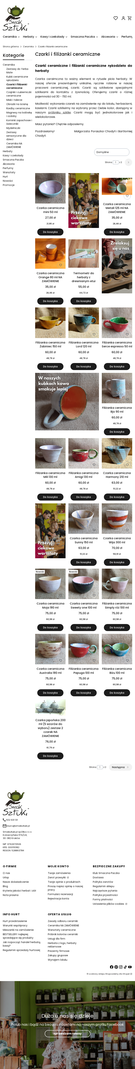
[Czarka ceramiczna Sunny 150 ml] (83, 519)
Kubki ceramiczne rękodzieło (17, 78)
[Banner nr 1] (83, 204)
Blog (5, 886)
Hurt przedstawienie (15, 921)
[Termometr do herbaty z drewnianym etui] (83, 254)
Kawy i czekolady (13, 155)
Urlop (6, 877)
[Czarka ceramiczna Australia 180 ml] (50, 650)
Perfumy (8, 168)
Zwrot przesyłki (57, 877)
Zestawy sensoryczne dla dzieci (16, 136)
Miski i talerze (14, 100)
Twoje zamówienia (59, 873)
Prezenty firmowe (58, 951)
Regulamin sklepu (103, 886)
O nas (6, 873)
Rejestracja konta (58, 898)
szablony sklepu (97, 973)
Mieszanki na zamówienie (18, 930)
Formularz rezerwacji (60, 894)
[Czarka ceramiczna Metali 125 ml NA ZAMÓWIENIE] (117, 187)
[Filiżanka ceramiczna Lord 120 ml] (83, 323)
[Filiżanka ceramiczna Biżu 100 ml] (117, 650)
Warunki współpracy (15, 925)
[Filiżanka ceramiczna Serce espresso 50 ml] (117, 323)
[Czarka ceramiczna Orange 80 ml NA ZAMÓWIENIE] (50, 254)
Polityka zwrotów (103, 882)
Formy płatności (103, 899)
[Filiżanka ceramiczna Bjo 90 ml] (117, 389)
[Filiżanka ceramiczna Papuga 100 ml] (83, 650)
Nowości (8, 181)
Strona (108, 162)
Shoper (126, 973)
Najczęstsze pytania (105, 890)
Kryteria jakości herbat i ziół (19, 890)
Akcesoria (9, 164)
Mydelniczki (13, 128)
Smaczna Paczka (13, 159)
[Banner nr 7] (67, 404)
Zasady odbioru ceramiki (63, 921)
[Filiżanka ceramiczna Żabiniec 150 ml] (50, 323)
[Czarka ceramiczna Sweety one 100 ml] (83, 584)
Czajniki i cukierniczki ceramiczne (18, 93)
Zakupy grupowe (58, 955)
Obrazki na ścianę (17, 104)
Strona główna (11, 46)
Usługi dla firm (56, 938)
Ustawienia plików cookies (109, 904)
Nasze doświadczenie (16, 882)
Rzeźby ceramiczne (18, 108)
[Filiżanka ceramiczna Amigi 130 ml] (83, 454)
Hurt (5, 176)
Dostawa (98, 877)
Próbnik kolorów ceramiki (63, 934)
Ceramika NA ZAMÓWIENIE (14, 145)
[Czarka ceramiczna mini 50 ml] (50, 189)
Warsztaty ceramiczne (62, 930)
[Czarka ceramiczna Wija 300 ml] (117, 519)
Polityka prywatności (105, 895)
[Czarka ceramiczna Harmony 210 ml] (117, 454)
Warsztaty (9, 172)
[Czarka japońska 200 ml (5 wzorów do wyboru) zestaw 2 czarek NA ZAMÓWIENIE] (50, 708)
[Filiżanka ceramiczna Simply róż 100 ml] (117, 584)
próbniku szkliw (59, 112)
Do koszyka (50, 232)
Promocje (9, 185)
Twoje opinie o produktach (64, 882)
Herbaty (7, 151)
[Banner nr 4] (117, 271)
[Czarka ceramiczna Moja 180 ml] (50, 584)
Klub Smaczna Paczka (106, 873)
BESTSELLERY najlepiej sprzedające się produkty (18, 936)
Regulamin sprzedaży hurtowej (21, 950)
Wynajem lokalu (57, 960)
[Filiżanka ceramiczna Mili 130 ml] (50, 454)
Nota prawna (10, 895)
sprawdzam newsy (67, 1034)
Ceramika (28, 46)
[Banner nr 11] (50, 534)
